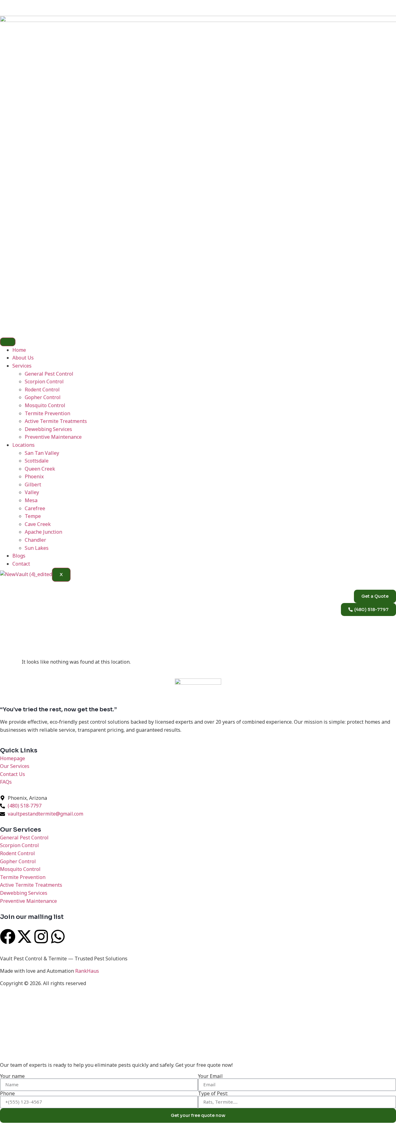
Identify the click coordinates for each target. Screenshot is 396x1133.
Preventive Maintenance (53, 436)
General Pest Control (49, 373)
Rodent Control (42, 389)
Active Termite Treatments (56, 421)
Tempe (33, 516)
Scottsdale (37, 460)
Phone (7, 1093)
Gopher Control (43, 397)
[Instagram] (41, 936)
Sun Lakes (37, 548)
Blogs (18, 555)
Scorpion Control (44, 381)
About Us (23, 357)
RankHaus (87, 970)
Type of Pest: (213, 1093)
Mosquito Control (45, 405)
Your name (12, 1076)
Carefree (35, 508)
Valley (32, 492)
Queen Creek (40, 468)
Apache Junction (43, 531)
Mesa (31, 500)
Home (19, 350)
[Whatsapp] (58, 936)
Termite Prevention (47, 413)
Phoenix (34, 476)
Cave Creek (38, 524)
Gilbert (33, 484)
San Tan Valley (42, 453)
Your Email (210, 1076)
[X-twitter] (24, 936)
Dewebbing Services (48, 429)
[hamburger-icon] (7, 342)
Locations (23, 445)
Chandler (35, 539)
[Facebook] (7, 936)
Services (22, 365)
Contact (21, 563)
